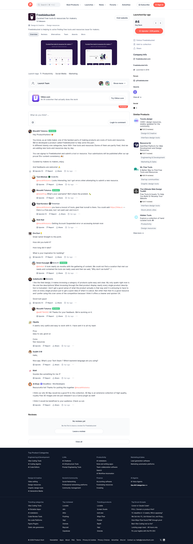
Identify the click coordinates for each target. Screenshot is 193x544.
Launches (89, 5)
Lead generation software (140, 461)
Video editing (33, 481)
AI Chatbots (66, 461)
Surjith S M (37, 351)
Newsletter (54, 540)
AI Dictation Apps (34, 509)
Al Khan (36, 384)
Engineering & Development (153, 157)
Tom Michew (41, 177)
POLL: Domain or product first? (142, 509)
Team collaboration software (107, 467)
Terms (78, 540)
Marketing (73, 73)
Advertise (126, 5)
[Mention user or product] (32, 122)
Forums (113, 5)
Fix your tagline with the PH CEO (143, 531)
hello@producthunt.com (145, 540)
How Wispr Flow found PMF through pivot (146, 520)
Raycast (66, 527)
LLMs (64, 457)
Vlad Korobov (42, 204)
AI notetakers (101, 461)
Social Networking (69, 481)
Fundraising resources (105, 485)
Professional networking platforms (74, 485)
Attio (64, 513)
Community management (71, 488)
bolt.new (100, 513)
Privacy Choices (104, 540)
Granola (65, 524)
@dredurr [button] (40, 266)
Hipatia (36, 322)
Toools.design (146, 119)
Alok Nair (40, 220)
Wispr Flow (101, 516)
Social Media (60, 73)
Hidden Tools (146, 215)
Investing (100, 488)
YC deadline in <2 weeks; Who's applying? (147, 513)
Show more (118, 83)
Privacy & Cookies (89, 540)
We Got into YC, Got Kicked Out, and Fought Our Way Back (147, 516)
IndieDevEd (38, 279)
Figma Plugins (33, 524)
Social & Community (70, 478)
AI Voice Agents (136, 481)
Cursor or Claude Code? (140, 506)
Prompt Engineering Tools (71, 467)
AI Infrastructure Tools (70, 464)
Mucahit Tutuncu (40, 131)
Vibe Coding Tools (34, 461)
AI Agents (134, 478)
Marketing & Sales (148, 162)
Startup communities (150, 179)
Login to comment (118, 122)
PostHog (66, 516)
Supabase (66, 531)
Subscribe (145, 5)
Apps (62, 540)
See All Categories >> (139, 485)
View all (79, 442)
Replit (99, 524)
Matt (35, 370)
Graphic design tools (150, 184)
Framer (99, 520)
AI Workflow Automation (105, 473)
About (67, 540)
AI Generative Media (35, 491)
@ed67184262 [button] (42, 312)
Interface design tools (150, 137)
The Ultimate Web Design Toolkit (151, 190)
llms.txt (123, 540)
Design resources (53, 25)
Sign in (160, 5)
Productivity (47, 73)
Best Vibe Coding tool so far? (142, 524)
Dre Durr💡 (37, 233)
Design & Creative (37, 25)
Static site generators (36, 527)
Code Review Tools (35, 516)
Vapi (64, 520)
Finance (100, 478)
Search (99, 470)
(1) (39, 171)
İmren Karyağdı (42, 263)
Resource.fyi (145, 143)
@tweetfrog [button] (41, 194)
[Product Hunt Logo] (30, 4)
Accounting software (104, 481)
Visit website (122, 18)
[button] (83, 34)
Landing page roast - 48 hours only (144, 527)
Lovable (65, 506)
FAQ (73, 540)
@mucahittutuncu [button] (43, 180)
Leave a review (79, 431)
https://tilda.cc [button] (116, 207)
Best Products (73, 5)
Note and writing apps (105, 464)
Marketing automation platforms (142, 464)
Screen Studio (102, 509)
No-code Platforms (35, 520)
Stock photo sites (148, 210)
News (101, 5)
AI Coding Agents (34, 464)
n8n (64, 509)
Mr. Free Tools (146, 167)
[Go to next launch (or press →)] (160, 23)
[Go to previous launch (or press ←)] (156, 23)
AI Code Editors (33, 467)
